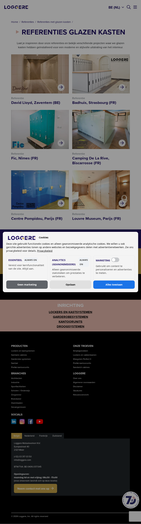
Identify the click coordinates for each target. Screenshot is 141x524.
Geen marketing (27, 284)
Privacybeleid (44, 250)
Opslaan (70, 284)
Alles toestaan (114, 284)
